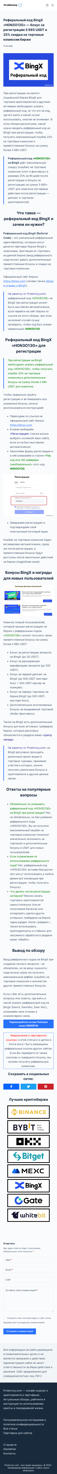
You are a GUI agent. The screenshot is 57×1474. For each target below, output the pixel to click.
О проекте (10, 1444)
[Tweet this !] (28, 1087)
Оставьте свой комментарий (22, 1290)
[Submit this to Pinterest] (45, 1087)
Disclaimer (9, 1449)
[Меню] (47, 5)
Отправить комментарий (19, 1331)
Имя (9, 1260)
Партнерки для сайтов (17, 1433)
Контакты (9, 1453)
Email (9, 1269)
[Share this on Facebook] (11, 1087)
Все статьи (10, 1428)
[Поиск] (52, 5)
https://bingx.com (14, 281)
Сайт (8, 1279)
